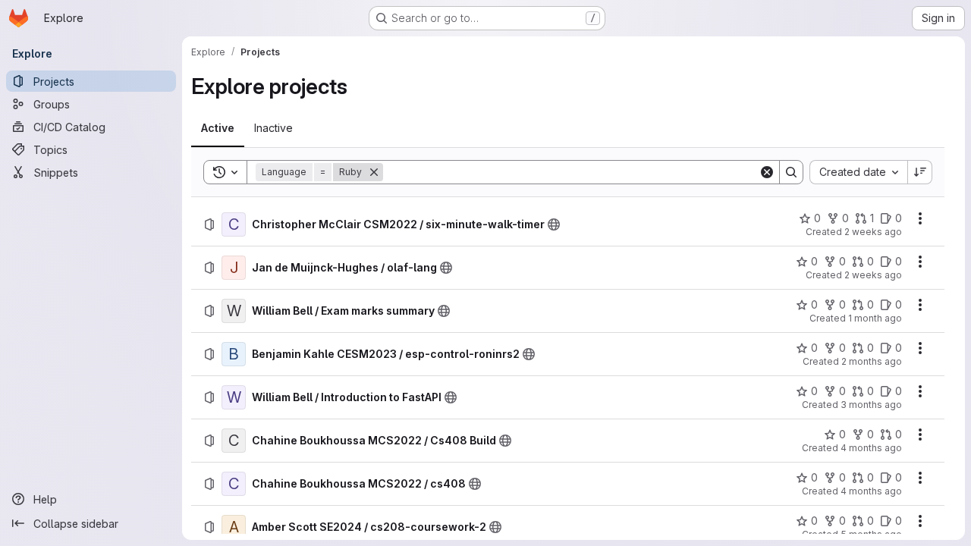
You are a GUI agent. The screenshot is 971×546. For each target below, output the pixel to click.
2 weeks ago (873, 231)
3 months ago (871, 404)
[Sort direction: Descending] (920, 172)
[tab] (217, 128)
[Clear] (767, 172)
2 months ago (871, 361)
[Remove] (374, 172)
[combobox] (858, 172)
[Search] (791, 172)
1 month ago (875, 318)
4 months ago (871, 447)
